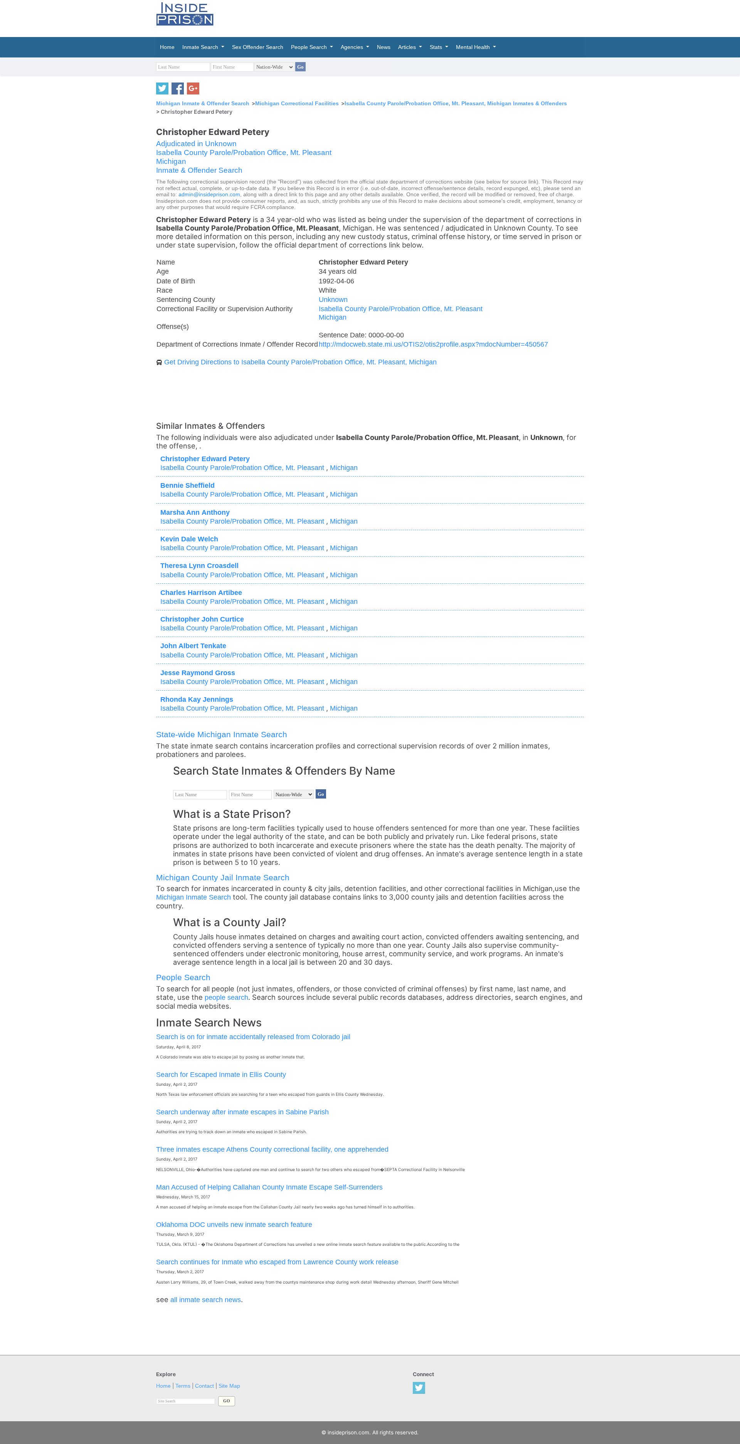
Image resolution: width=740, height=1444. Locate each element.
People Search (183, 977)
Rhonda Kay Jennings (196, 699)
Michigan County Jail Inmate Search (222, 877)
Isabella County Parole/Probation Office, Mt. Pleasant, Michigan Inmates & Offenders (456, 103)
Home (163, 1386)
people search (226, 997)
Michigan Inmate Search (193, 897)
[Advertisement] (406, 17)
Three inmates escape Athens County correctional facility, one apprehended (272, 1149)
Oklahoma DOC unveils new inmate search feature (234, 1224)
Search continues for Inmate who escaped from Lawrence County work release (277, 1262)
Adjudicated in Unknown (196, 144)
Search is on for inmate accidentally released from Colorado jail (253, 1037)
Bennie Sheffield (187, 485)
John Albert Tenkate (193, 646)
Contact (204, 1386)
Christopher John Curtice (202, 619)
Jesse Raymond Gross (197, 673)
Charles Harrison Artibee (201, 592)
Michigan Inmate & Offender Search (202, 103)
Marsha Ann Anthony (195, 512)
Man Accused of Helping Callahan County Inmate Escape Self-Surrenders (269, 1187)
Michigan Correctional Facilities (297, 103)
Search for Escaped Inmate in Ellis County (221, 1074)
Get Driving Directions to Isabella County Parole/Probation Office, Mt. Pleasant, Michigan (300, 362)
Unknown (333, 299)
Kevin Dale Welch (189, 539)
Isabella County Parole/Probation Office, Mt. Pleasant (243, 152)
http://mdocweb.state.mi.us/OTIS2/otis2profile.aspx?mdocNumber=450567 (433, 344)
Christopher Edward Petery (205, 459)
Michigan (171, 161)
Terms (182, 1386)
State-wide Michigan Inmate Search (221, 734)
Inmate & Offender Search (199, 170)
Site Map (229, 1386)
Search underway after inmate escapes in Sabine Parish (242, 1112)
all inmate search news (205, 1300)
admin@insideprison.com (209, 194)
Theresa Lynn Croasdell (199, 565)
